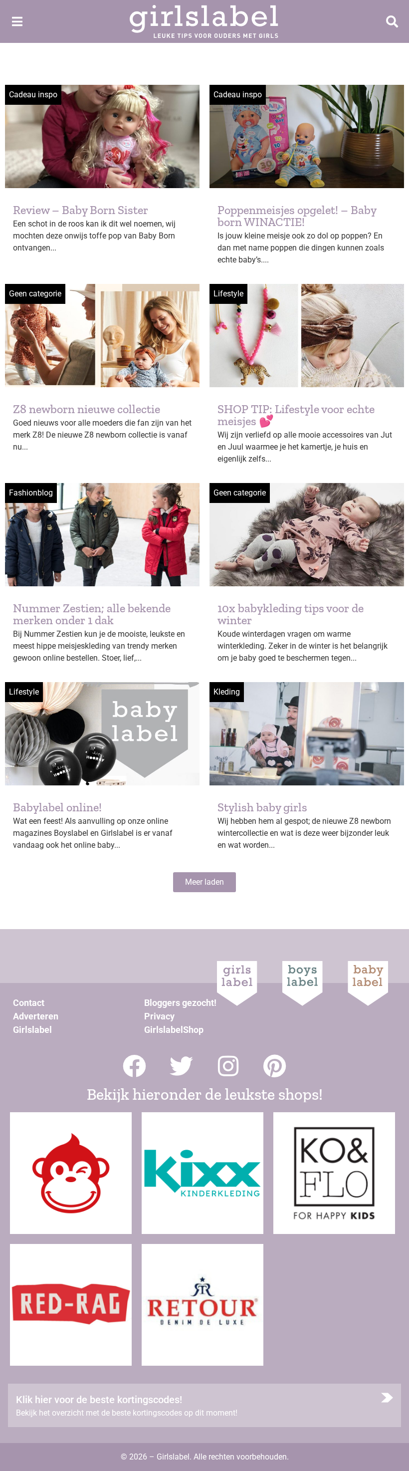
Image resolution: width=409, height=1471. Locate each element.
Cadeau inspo (33, 94)
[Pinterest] (275, 1066)
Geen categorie (35, 293)
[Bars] (17, 21)
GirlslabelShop (174, 1029)
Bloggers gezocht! (180, 1002)
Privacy (159, 1016)
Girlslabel (32, 1029)
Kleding (226, 692)
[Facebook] (134, 1066)
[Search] (392, 21)
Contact (28, 1002)
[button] (204, 882)
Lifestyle (228, 293)
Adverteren (35, 1016)
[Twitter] (181, 1066)
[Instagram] (228, 1066)
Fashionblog (31, 492)
